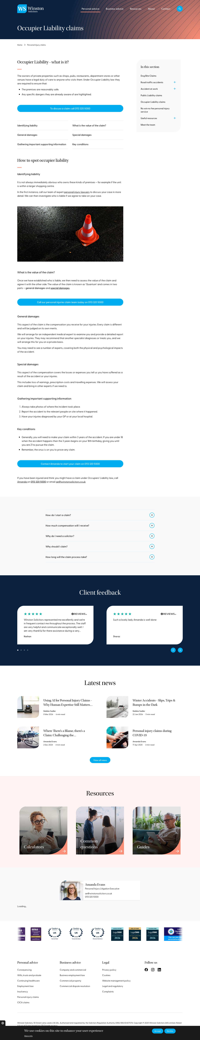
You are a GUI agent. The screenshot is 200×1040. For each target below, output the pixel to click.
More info (28, 1036)
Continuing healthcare (28, 980)
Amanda (22, 481)
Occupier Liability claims (153, 101)
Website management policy (116, 980)
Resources (135, 8)
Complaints (108, 991)
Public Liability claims (151, 95)
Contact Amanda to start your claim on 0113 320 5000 (70, 463)
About (151, 8)
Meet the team (148, 124)
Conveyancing (24, 969)
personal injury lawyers (77, 192)
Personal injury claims (36, 45)
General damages (27, 134)
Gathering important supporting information (41, 144)
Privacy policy (109, 969)
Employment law (25, 985)
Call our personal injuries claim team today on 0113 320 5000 (70, 302)
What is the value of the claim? (89, 125)
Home (19, 45)
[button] (180, 9)
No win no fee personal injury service (155, 110)
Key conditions (80, 144)
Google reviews (51, 1025)
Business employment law (72, 975)
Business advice (114, 8)
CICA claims (23, 1002)
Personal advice (90, 8)
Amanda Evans (95, 884)
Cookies (106, 975)
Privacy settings (2, 1023)
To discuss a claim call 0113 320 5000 (70, 108)
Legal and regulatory (112, 985)
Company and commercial (73, 969)
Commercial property (70, 980)
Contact (165, 8)
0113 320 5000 (92, 896)
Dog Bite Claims (148, 75)
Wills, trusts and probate (29, 975)
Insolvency (22, 991)
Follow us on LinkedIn (159, 969)
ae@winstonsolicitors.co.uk (71, 481)
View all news (100, 760)
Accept (157, 1031)
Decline (170, 1031)
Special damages (82, 134)
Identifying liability (27, 125)
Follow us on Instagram (152, 969)
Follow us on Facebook (146, 969)
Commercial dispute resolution (75, 985)
